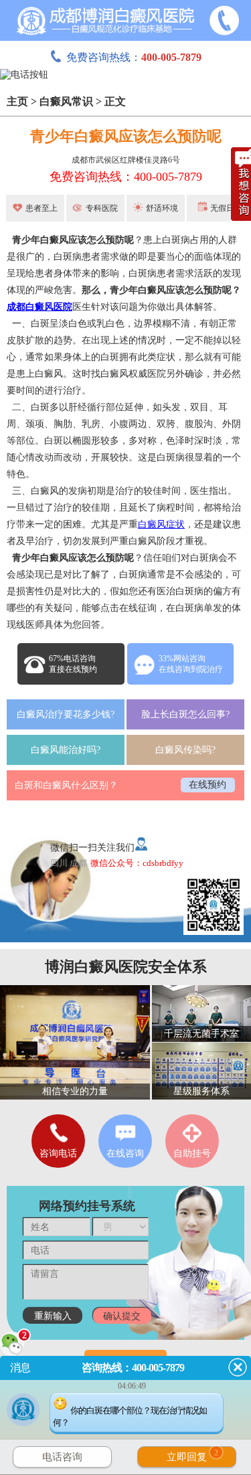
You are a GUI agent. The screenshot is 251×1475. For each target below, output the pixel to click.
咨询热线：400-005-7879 (133, 1367)
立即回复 (193, 1455)
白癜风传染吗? (185, 750)
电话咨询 (62, 1457)
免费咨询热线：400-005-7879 (126, 176)
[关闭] (238, 1367)
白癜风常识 (66, 101)
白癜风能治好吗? (65, 750)
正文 (115, 101)
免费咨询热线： (133, 57)
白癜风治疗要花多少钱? (65, 714)
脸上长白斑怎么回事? (185, 714)
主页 (17, 101)
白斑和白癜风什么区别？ (66, 785)
